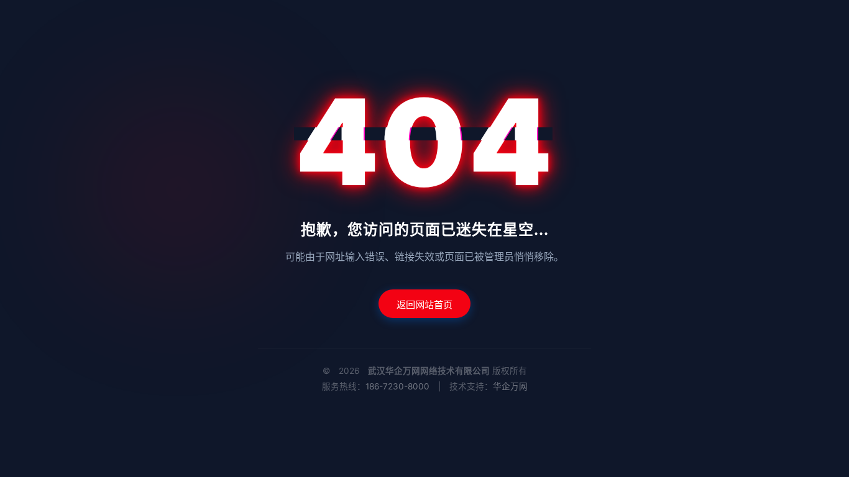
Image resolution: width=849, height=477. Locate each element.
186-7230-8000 (397, 386)
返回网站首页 (424, 305)
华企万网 (510, 386)
